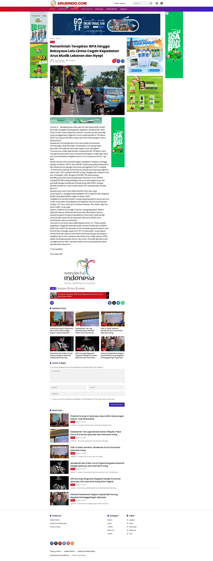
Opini (110, 523)
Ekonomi (111, 530)
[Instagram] (68, 543)
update (82, 288)
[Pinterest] (60, 543)
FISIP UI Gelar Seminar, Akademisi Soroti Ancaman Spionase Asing (112, 330)
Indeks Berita (55, 520)
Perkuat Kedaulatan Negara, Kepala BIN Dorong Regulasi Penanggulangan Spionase (112, 355)
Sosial (110, 534)
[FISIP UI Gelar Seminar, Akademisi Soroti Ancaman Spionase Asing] (113, 319)
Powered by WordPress (59, 555)
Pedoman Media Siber (58, 523)
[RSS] (72, 543)
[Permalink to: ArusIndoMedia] (52, 61)
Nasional (132, 530)
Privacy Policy (55, 527)
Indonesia (62, 288)
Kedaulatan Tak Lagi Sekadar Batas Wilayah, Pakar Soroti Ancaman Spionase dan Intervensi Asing (85, 330)
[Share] (123, 61)
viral (130, 534)
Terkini (110, 527)
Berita (52, 42)
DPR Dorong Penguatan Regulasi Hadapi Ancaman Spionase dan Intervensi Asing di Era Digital (86, 355)
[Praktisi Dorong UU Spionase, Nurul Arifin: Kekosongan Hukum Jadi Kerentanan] (62, 319)
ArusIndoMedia (60, 60)
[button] (151, 3)
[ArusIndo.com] (80, 3)
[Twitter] (114, 303)
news (73, 288)
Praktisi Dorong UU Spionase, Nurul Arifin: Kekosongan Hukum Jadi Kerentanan (61, 330)
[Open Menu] (161, 3)
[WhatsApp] (123, 303)
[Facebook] (110, 303)
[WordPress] (64, 543)
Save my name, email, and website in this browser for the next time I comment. (84, 399)
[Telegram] (118, 303)
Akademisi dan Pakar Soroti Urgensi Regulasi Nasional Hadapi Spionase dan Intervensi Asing (61, 355)
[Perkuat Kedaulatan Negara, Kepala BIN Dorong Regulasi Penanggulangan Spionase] (113, 343)
